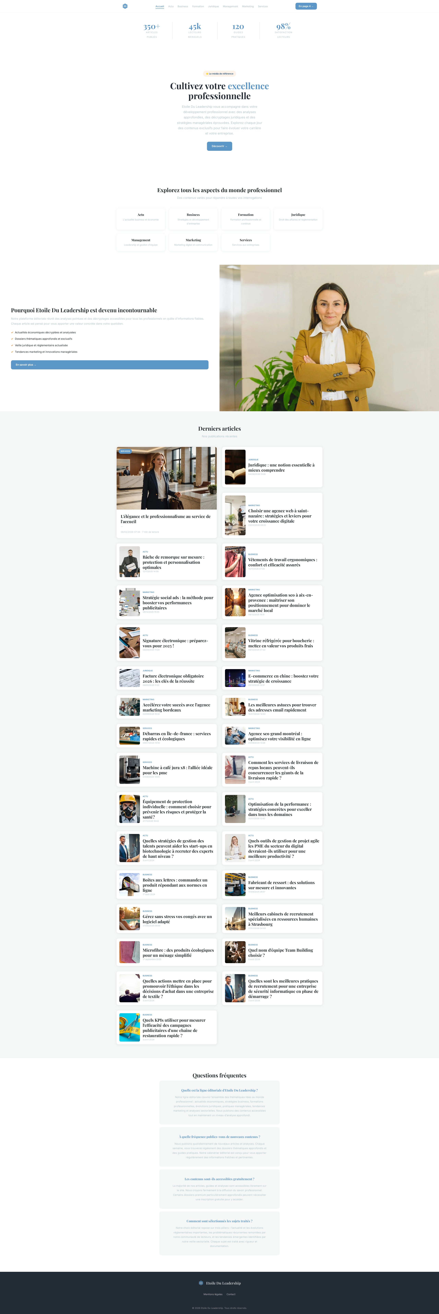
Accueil (160, 6)
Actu (171, 6)
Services (263, 6)
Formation (198, 6)
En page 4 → (306, 6)
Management (230, 6)
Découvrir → (219, 146)
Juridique (213, 6)
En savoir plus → (26, 364)
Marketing (248, 6)
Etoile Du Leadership (223, 1283)
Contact (231, 1294)
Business (183, 6)
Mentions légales (213, 1294)
